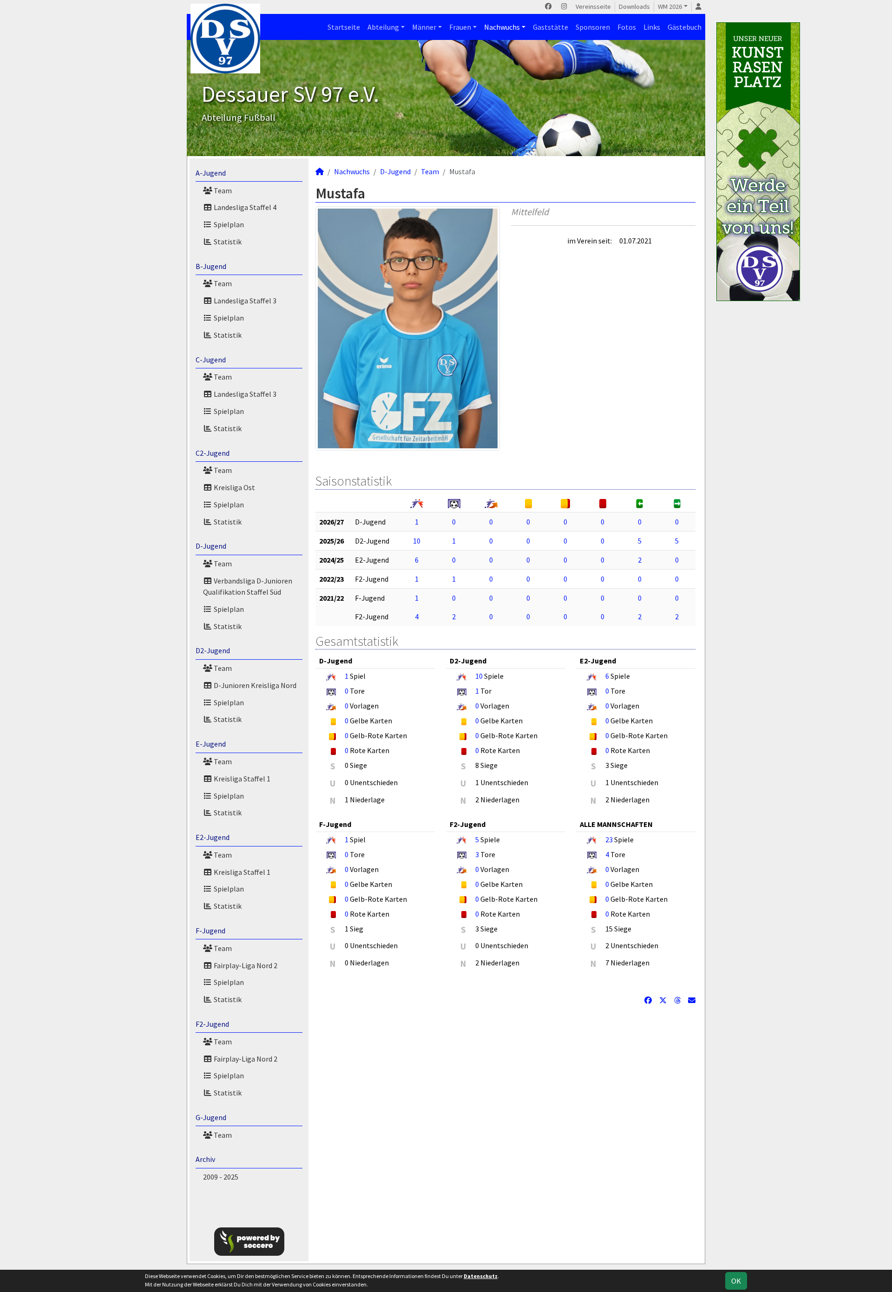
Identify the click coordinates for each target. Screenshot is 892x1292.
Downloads (634, 6)
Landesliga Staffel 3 (244, 300)
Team (222, 190)
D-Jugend (211, 546)
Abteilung (383, 27)
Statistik (227, 241)
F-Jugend (210, 930)
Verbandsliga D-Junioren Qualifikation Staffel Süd (247, 586)
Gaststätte (550, 27)
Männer (424, 27)
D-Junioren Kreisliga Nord (254, 685)
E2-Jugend (213, 837)
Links (651, 27)
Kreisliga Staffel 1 (241, 778)
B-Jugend (211, 266)
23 (609, 839)
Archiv (205, 1159)
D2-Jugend (213, 650)
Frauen (460, 27)
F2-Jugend (212, 1024)
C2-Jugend (213, 453)
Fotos (626, 27)
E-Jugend (211, 743)
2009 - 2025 (220, 1176)
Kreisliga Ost (233, 487)
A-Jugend (211, 172)
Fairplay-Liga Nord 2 (244, 965)
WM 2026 (670, 6)
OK (736, 1280)
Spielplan (228, 224)
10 (416, 540)
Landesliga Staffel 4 (244, 207)
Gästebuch (685, 27)
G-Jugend (211, 1117)
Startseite (344, 27)
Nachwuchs (502, 27)
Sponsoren (593, 27)
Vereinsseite (593, 6)
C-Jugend (211, 359)
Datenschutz (481, 1275)
